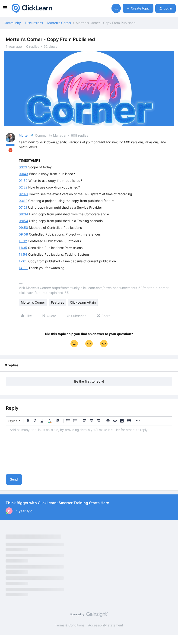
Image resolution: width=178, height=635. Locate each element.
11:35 (23, 248)
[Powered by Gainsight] (89, 615)
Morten (24, 135)
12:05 (23, 261)
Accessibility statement (105, 625)
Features (57, 302)
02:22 (23, 187)
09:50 (23, 227)
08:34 (23, 214)
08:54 (23, 221)
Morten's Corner (59, 23)
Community (12, 23)
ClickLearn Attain (83, 302)
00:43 (23, 174)
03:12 (23, 201)
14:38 (23, 268)
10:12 (23, 241)
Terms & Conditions (69, 625)
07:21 (23, 207)
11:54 (23, 254)
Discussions (34, 23)
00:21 (23, 167)
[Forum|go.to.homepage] (32, 8)
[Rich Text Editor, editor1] (89, 448)
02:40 (23, 194)
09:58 (23, 234)
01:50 (23, 180)
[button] (5, 9)
